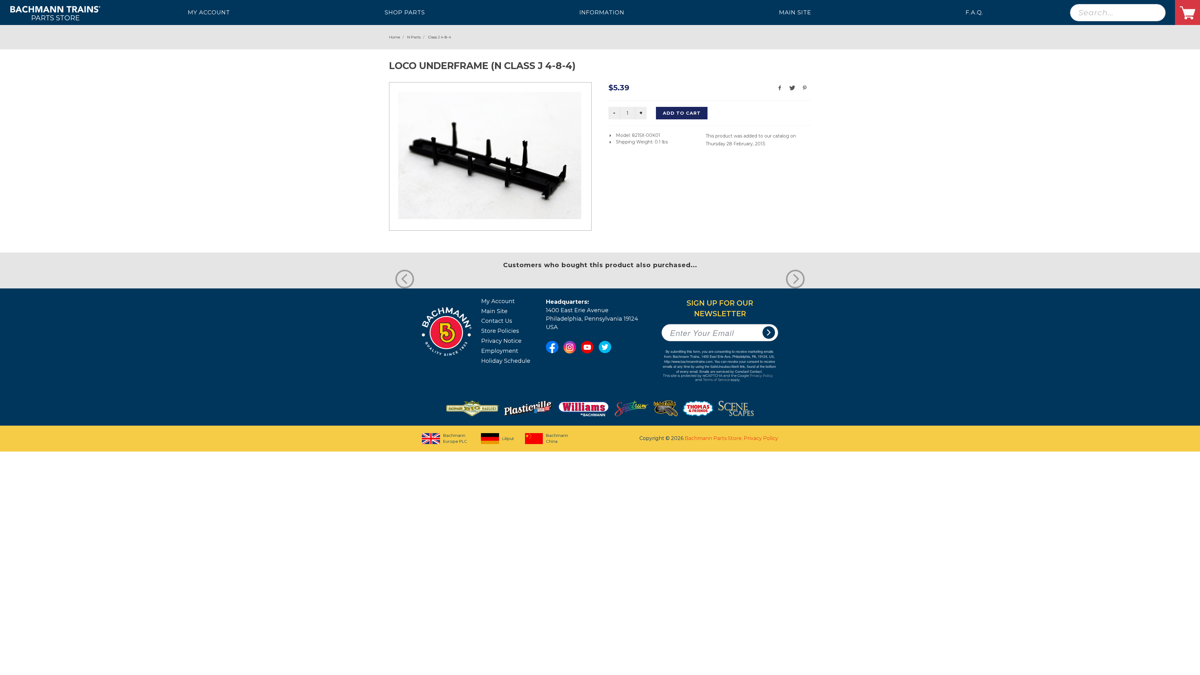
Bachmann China (557, 438)
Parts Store (55, 18)
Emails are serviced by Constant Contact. (730, 371)
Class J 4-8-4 (439, 37)
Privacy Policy (761, 375)
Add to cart (682, 113)
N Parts (414, 37)
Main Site (494, 311)
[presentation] (404, 279)
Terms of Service (716, 380)
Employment (499, 351)
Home (394, 37)
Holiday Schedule (505, 361)
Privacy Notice (501, 341)
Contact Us (496, 321)
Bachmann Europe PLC (455, 438)
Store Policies (500, 331)
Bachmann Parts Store (713, 438)
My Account (498, 301)
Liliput (508, 438)
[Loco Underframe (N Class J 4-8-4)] (490, 155)
